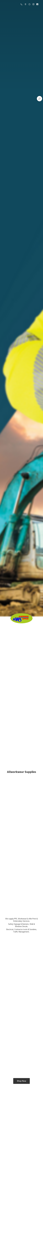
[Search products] (39, 98)
